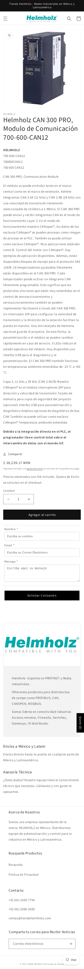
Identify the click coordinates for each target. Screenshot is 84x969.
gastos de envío (35, 468)
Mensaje (11, 561)
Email (9, 545)
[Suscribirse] (70, 944)
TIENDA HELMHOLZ (35, 964)
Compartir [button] (15, 454)
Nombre (11, 529)
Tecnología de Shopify (54, 964)
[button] (5, 18)
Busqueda (16, 865)
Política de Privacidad (24, 874)
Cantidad (8, 490)
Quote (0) (80, 722)
